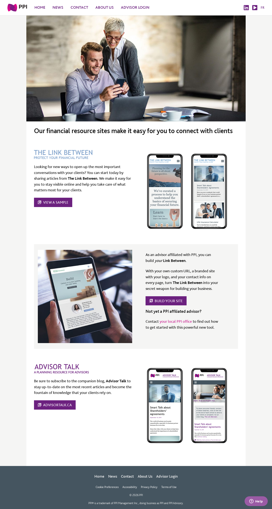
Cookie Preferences (107, 487)
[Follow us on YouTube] (255, 7)
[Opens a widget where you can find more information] (256, 501)
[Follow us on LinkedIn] (246, 7)
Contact (127, 476)
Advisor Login (167, 476)
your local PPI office (176, 321)
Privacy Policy (149, 487)
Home (99, 476)
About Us (145, 476)
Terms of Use (169, 487)
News (112, 476)
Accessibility (129, 487)
